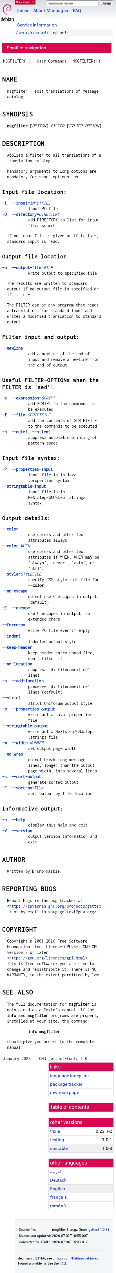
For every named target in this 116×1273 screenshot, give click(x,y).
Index (22, 10)
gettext (40, 32)
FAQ (77, 10)
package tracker (66, 1084)
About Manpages (50, 10)
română (58, 1205)
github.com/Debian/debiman (75, 1258)
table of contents (70, 1107)
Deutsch (58, 1180)
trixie (55, 1131)
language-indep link (70, 1075)
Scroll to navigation (26, 47)
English (57, 1188)
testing (57, 1139)
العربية (56, 1171)
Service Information (37, 25)
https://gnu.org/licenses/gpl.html (47, 958)
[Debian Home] (7, 11)
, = (26, 203)
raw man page (64, 1092)
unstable (25, 32)
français (58, 1197)
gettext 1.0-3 (98, 1230)
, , (26, 431)
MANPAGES (25, 2)
